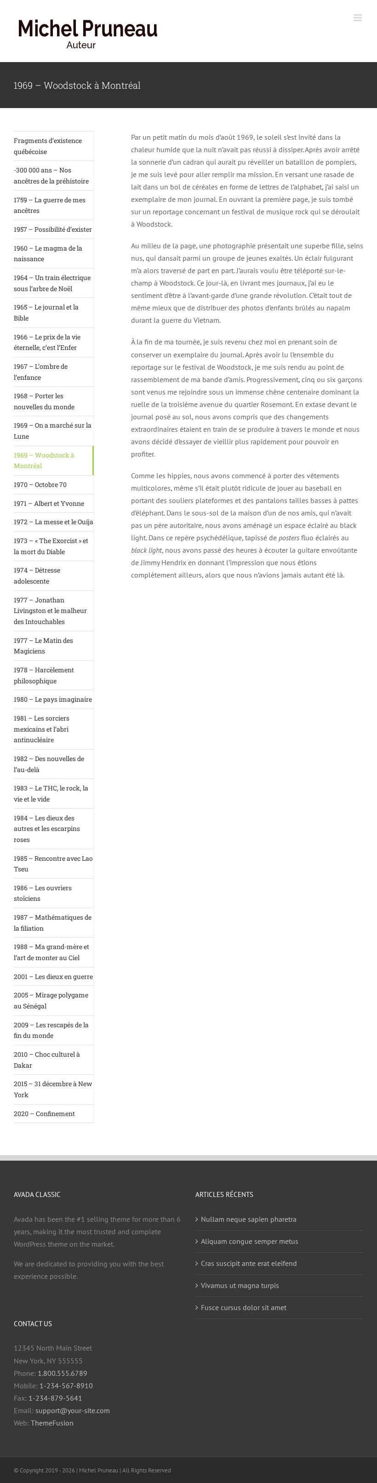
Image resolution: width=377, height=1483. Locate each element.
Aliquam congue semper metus (249, 1241)
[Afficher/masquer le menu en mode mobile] (358, 18)
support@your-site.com (72, 1410)
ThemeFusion (52, 1422)
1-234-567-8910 (66, 1385)
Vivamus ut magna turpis (240, 1285)
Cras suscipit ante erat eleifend (249, 1263)
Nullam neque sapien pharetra (249, 1219)
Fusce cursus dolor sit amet (243, 1307)
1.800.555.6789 (62, 1373)
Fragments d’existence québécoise (48, 146)
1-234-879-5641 (55, 1398)
